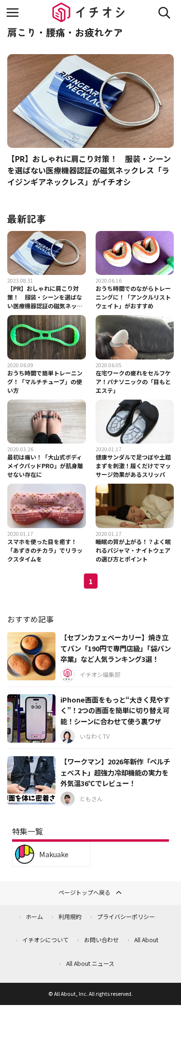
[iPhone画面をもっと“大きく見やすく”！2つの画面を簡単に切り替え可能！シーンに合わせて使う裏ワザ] (31, 718)
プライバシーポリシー (126, 916)
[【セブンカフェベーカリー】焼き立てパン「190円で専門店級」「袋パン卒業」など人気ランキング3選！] (31, 656)
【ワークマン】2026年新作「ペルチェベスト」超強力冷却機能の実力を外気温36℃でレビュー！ (115, 772)
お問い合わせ (101, 939)
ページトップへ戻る (84, 892)
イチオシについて (45, 939)
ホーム (34, 916)
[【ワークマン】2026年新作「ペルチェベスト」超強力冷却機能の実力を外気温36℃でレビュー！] (31, 780)
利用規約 (70, 916)
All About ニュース (90, 963)
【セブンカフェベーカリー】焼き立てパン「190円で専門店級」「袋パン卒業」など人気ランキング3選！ (115, 648)
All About (146, 939)
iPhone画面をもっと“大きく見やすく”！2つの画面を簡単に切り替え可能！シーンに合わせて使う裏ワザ (115, 710)
